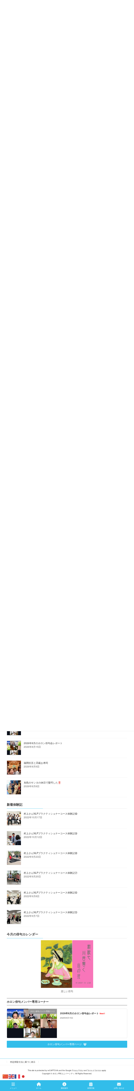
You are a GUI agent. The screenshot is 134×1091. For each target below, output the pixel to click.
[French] (17, 1076)
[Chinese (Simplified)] (6, 1076)
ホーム (38, 1088)
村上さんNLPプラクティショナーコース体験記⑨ (50, 833)
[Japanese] (23, 1076)
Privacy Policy (77, 1070)
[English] (11, 1076)
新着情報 (90, 1088)
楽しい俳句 (67, 991)
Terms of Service (94, 1070)
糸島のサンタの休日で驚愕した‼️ (42, 782)
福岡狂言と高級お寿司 (36, 762)
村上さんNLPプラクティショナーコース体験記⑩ (50, 813)
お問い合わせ (119, 1088)
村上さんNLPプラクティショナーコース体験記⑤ (50, 912)
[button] (67, 1044)
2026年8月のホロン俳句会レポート (43, 743)
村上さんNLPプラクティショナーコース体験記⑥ (50, 892)
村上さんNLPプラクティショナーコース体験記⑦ (50, 872)
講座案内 (64, 1088)
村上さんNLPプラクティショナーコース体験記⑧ (50, 853)
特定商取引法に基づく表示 (22, 1061)
